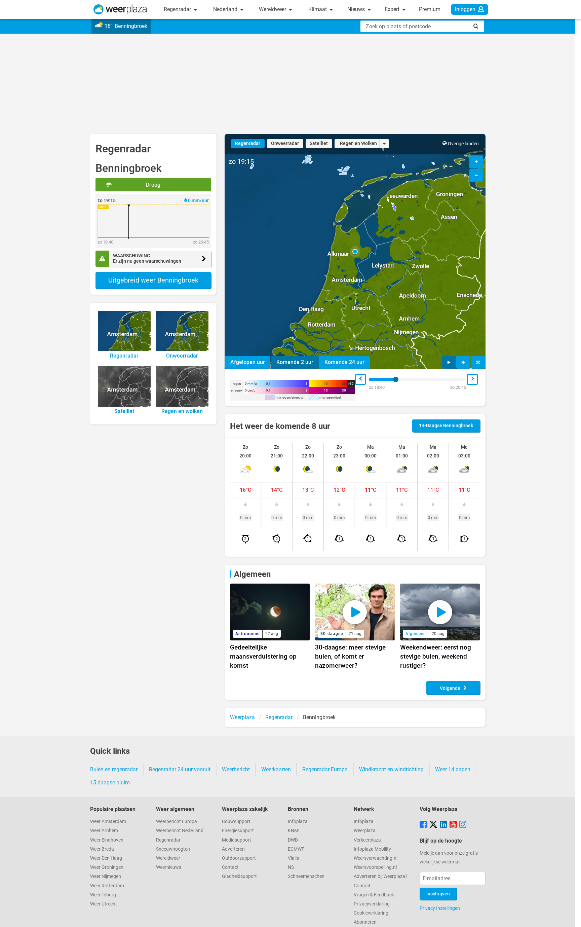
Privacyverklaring (372, 904)
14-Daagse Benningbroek (446, 426)
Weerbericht (236, 769)
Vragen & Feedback (374, 895)
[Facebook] (423, 825)
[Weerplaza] (120, 9)
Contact (230, 867)
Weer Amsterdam (108, 821)
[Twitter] (433, 825)
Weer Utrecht (103, 904)
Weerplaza (365, 830)
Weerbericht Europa (176, 821)
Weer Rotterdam (107, 886)
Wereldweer (273, 9)
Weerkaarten (276, 769)
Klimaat (318, 9)
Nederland (226, 9)
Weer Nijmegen (105, 876)
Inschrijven (438, 894)
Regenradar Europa (325, 769)
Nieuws (356, 9)
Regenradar (178, 9)
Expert (393, 9)
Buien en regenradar (114, 769)
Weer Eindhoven (106, 840)
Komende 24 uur (344, 362)
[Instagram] (462, 825)
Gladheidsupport (239, 876)
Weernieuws (168, 867)
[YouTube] (453, 825)
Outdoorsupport (239, 858)
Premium (429, 9)
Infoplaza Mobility (372, 849)
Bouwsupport (236, 821)
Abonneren (365, 922)
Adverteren (233, 849)
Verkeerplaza (367, 840)
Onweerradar (285, 143)
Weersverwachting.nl (375, 858)
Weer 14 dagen (452, 769)
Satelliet (319, 143)
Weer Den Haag (106, 858)
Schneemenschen (306, 876)
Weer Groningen (106, 867)
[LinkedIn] (443, 825)
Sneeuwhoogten (173, 849)
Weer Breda (102, 849)
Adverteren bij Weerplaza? (381, 876)
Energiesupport (238, 830)
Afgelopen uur (247, 362)
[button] (355, 252)
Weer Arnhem (104, 830)
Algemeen (252, 574)
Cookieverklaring (371, 913)
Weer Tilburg (103, 895)
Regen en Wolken (358, 143)
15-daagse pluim (110, 782)
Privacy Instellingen (440, 908)
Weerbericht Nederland (179, 830)
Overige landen (463, 144)
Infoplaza (298, 821)
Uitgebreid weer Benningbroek (153, 280)
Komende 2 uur (294, 362)
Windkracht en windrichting (391, 769)
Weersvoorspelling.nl (375, 867)
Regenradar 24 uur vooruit (179, 769)
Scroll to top (570, 916)
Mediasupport (236, 840)
